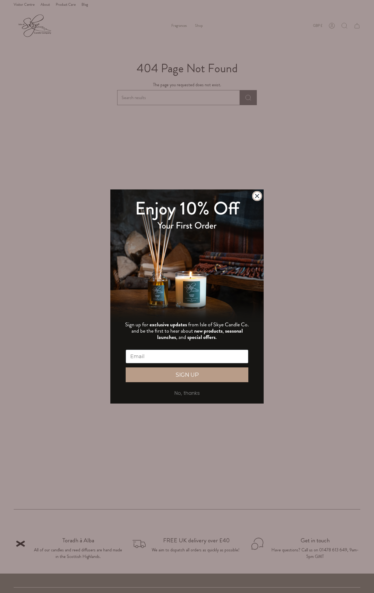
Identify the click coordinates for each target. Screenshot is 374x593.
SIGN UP (187, 375)
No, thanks (187, 393)
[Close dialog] (257, 196)
